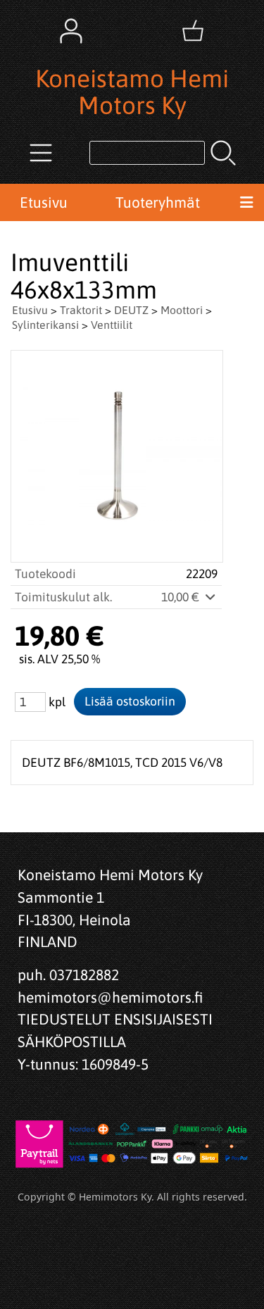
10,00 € (181, 597)
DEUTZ (131, 309)
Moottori (182, 309)
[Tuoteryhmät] (41, 153)
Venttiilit (111, 324)
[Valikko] (246, 203)
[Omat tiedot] (71, 31)
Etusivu (44, 202)
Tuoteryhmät (157, 202)
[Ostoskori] (193, 31)
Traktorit (81, 309)
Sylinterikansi (45, 324)
